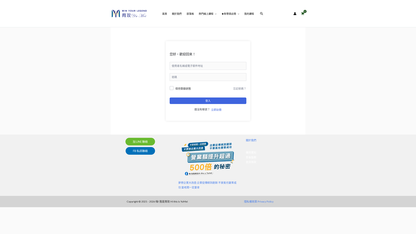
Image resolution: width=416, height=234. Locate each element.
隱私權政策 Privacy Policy (258, 201)
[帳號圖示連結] (294, 13)
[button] (215, 13)
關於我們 (251, 140)
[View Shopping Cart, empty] (303, 13)
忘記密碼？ (239, 88)
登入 (208, 100)
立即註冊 (216, 109)
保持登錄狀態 (183, 88)
